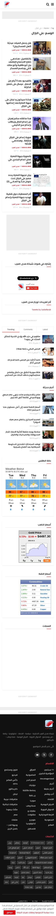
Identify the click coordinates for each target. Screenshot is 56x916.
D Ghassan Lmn (37, 842)
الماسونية (31, 775)
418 (15, 113)
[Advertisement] (28, 232)
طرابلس (38, 877)
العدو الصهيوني (31, 857)
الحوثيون (36, 852)
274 (14, 188)
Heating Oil (44, 598)
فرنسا (16, 877)
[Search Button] (47, 4)
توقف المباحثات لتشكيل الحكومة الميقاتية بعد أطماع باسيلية (24, 445)
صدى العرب (48, 877)
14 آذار (50, 842)
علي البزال (38, 28)
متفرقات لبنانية (10, 804)
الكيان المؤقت (9, 857)
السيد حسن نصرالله (46, 857)
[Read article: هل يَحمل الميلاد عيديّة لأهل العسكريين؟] (42, 47)
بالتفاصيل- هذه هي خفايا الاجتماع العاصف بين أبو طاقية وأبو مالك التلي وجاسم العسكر (19, 63)
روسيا (10, 867)
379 (15, 132)
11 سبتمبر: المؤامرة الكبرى (46, 771)
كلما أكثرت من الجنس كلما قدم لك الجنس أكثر (23, 361)
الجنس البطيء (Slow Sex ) (28, 349)
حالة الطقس (23, 901)
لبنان (36, 44)
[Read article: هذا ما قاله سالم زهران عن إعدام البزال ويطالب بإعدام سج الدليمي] (42, 123)
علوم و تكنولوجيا (31, 821)
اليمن (30, 862)
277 (14, 207)
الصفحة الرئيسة (48, 901)
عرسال (30, 877)
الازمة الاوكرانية (46, 814)
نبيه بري (38, 887)
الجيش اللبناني (47, 852)
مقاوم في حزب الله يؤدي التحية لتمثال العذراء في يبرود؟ (22, 338)
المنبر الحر (31, 780)
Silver (42, 605)
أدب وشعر (49, 794)
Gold (42, 601)
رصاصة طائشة (29, 790)
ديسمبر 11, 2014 (24, 94)
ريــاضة (32, 795)
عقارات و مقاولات (32, 812)
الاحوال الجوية (47, 809)
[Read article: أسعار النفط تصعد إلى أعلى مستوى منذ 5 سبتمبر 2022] (48, 410)
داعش (18, 867)
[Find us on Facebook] (51, 754)
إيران (9, 842)
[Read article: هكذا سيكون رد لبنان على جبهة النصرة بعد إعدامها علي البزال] (42, 104)
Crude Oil (44, 586)
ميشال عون (48, 887)
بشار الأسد (21, 862)
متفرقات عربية (11, 799)
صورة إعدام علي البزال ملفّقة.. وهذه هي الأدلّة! (20, 140)
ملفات (14, 820)
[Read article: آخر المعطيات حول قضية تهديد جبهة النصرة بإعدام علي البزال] (42, 198)
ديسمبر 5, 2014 (25, 169)
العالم (51, 825)
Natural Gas (45, 590)
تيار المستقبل (48, 867)
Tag (52, 28)
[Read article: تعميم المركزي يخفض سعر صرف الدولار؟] (48, 422)
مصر (16, 814)
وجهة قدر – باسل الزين (12, 827)
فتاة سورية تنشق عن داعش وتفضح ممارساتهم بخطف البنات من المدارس (22, 373)
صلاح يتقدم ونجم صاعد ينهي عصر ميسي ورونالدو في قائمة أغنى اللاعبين (21, 396)
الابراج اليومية (47, 804)
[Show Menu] (52, 4)
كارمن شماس (41, 882)
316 (14, 94)
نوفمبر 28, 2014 (24, 207)
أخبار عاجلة (49, 789)
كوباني (30, 882)
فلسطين (32, 829)
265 (14, 75)
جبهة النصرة (36, 867)
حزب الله (26, 867)
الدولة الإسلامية (25, 852)
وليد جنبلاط (28, 887)
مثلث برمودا (12, 809)
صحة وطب (31, 806)
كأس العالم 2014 (12, 782)
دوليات (32, 785)
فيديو (15, 775)
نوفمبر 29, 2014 (24, 188)
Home (46, 28)
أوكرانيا (25, 842)
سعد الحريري (37, 872)
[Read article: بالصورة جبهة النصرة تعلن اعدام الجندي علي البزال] (42, 161)
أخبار (52, 784)
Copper (43, 609)
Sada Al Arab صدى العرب (21, 50)
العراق (33, 770)
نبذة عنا (34, 901)
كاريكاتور (13, 789)
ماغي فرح (15, 882)
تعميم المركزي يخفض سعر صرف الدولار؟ (24, 421)
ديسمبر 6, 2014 (25, 113)
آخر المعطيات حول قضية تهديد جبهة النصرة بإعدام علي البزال (18, 197)
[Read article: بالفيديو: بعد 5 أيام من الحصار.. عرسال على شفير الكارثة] (42, 85)
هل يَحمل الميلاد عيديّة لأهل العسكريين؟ (19, 44)
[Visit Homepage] (7, 4)
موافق (9, 912)
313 (14, 53)
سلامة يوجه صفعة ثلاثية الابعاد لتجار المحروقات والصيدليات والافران (23, 433)
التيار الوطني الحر (14, 847)
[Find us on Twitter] (44, 754)
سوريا (33, 800)
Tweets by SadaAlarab (41, 309)
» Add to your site (26, 613)
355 (15, 169)
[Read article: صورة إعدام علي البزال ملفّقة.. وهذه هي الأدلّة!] (42, 142)
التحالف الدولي (27, 847)
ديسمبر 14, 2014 (24, 75)
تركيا (13, 862)
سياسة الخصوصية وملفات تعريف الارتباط (32, 912)
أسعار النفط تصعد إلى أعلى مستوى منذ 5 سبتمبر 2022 (21, 408)
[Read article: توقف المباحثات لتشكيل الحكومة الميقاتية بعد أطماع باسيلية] (48, 447)
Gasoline (43, 594)
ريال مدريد (48, 872)
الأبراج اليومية (48, 847)
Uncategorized (47, 778)
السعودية (49, 820)
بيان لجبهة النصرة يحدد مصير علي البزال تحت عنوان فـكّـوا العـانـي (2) (19, 178)
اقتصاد (50, 799)
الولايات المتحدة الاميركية (44, 862)
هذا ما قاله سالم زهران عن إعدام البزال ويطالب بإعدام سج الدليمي (19, 121)
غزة (23, 877)
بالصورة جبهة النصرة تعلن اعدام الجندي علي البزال (19, 159)
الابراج (38, 847)
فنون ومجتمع (11, 770)
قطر (50, 882)
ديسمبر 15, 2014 (24, 53)
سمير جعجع (25, 872)
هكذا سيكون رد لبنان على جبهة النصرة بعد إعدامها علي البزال (18, 102)
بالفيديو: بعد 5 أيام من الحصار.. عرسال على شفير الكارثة (18, 83)
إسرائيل (17, 842)
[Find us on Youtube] (37, 754)
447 (15, 150)
